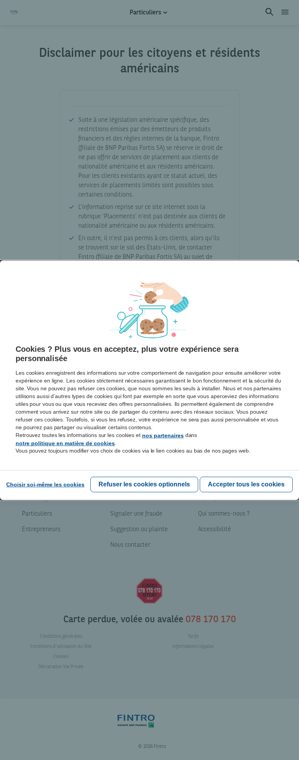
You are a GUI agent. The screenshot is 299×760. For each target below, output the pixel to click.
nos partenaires (163, 435)
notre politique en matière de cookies (65, 443)
